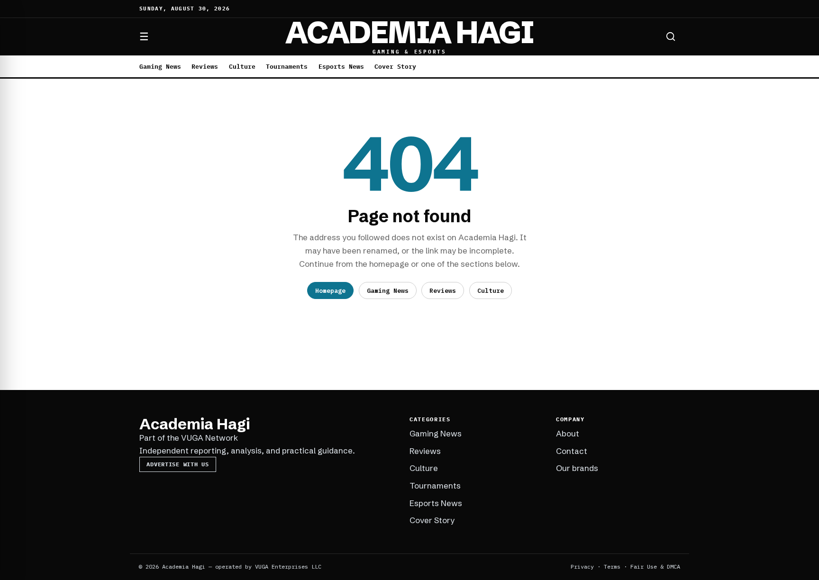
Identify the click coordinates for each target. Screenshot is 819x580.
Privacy (582, 566)
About (567, 433)
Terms (612, 566)
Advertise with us (177, 464)
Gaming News (160, 67)
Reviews (204, 67)
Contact (571, 451)
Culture (242, 67)
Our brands (577, 468)
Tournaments (287, 67)
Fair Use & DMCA (655, 566)
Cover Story (395, 67)
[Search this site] (671, 36)
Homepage (330, 291)
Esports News (341, 67)
